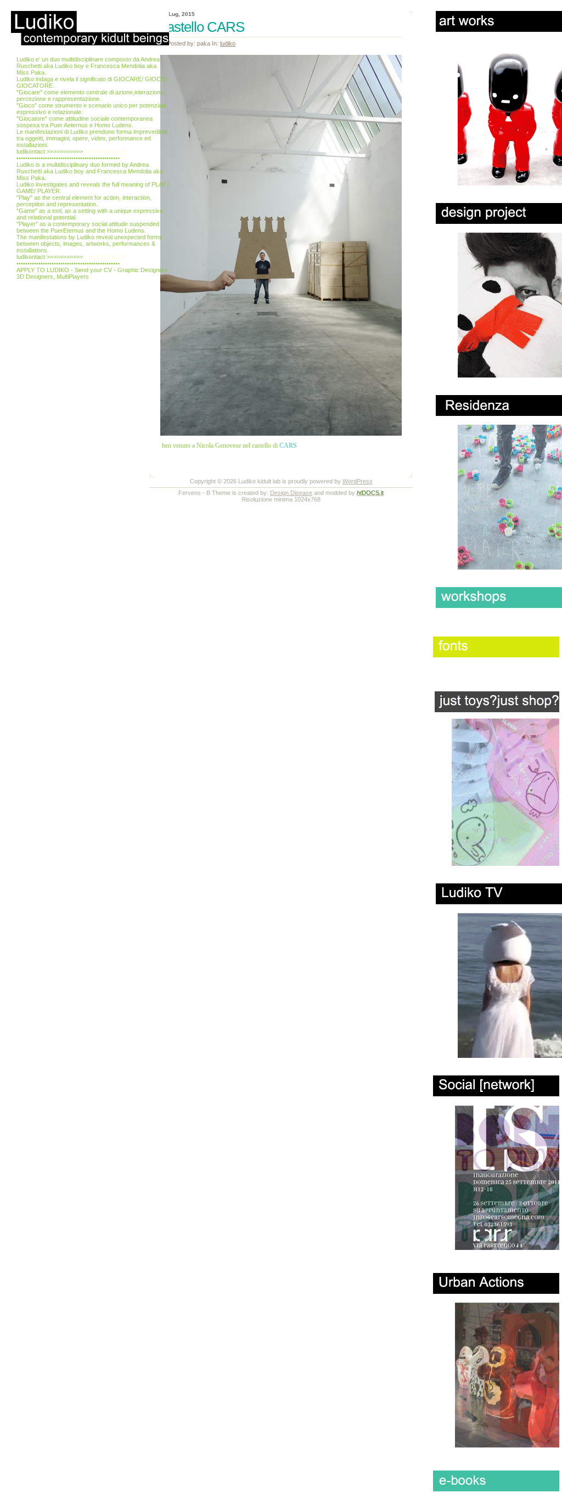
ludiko (227, 43)
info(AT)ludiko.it (105, 151)
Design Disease (291, 492)
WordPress (357, 481)
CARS (288, 445)
